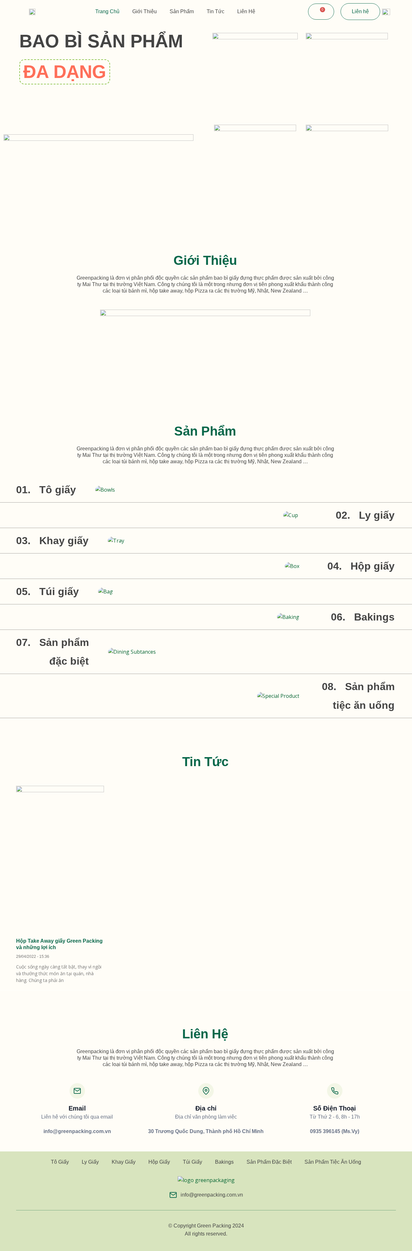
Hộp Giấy (159, 1162)
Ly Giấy (90, 1162)
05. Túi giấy (47, 591)
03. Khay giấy (52, 540)
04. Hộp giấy (361, 566)
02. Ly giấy (365, 515)
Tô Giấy (60, 1162)
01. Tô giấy (46, 490)
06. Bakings (363, 617)
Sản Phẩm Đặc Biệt (269, 1162)
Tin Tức (215, 11)
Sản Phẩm (182, 11)
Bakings (224, 1162)
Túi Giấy (192, 1162)
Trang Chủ (107, 11)
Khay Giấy (124, 1162)
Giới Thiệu (144, 11)
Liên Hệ (246, 11)
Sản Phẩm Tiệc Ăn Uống (332, 1162)
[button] (64, 71)
